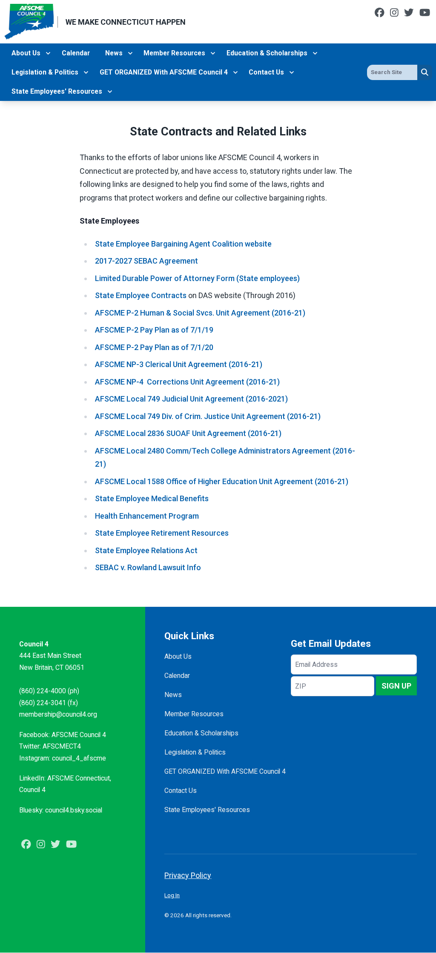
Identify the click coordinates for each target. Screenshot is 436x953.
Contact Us (266, 72)
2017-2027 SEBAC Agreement (146, 260)
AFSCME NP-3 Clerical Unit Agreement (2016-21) (178, 364)
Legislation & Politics (44, 72)
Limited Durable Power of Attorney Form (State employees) (197, 278)
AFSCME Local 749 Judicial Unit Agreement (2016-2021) (191, 398)
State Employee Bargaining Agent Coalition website (183, 243)
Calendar (76, 53)
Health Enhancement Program (147, 515)
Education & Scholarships (267, 53)
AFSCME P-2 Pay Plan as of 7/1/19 (154, 329)
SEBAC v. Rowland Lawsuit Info (148, 567)
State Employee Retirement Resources (162, 532)
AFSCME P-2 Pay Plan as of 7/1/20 (154, 347)
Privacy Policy (187, 875)
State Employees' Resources (56, 91)
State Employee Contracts (140, 295)
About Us (25, 53)
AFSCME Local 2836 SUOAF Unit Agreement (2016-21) (188, 433)
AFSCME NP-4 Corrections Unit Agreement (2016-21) (187, 381)
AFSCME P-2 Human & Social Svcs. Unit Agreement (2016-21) (200, 312)
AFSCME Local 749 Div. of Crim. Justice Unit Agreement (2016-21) (208, 416)
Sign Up (396, 685)
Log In (172, 895)
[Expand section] (48, 53)
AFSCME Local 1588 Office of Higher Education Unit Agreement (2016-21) (221, 481)
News (114, 53)
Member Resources (174, 53)
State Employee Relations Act (146, 550)
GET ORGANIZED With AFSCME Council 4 (164, 72)
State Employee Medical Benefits (152, 498)
